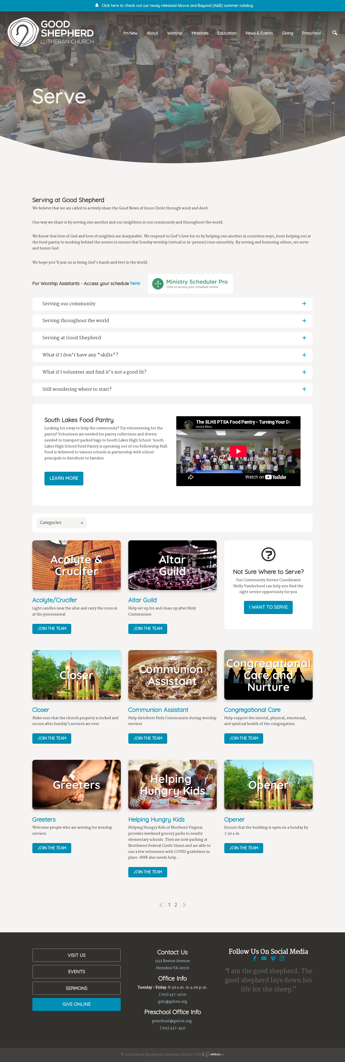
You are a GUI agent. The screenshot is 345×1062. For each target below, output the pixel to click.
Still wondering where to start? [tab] (77, 389)
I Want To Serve (268, 607)
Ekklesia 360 (214, 1054)
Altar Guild (142, 600)
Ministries (200, 33)
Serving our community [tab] (68, 304)
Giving (287, 33)
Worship (175, 33)
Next (184, 905)
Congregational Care (252, 709)
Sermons (76, 988)
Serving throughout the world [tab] (75, 321)
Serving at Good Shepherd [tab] (72, 338)
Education (227, 33)
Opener (234, 819)
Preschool (311, 33)
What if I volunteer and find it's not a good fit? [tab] (94, 372)
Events (76, 971)
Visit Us (77, 955)
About (152, 33)
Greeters (44, 819)
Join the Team (51, 628)
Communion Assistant (158, 709)
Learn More (64, 478)
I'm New (131, 33)
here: (135, 283)
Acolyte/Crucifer (54, 600)
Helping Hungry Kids (156, 819)
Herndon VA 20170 (172, 968)
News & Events (259, 33)
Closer (40, 709)
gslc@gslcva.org (172, 1002)
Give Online (77, 1004)
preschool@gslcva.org (172, 1021)
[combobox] (61, 523)
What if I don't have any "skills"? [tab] (80, 355)
